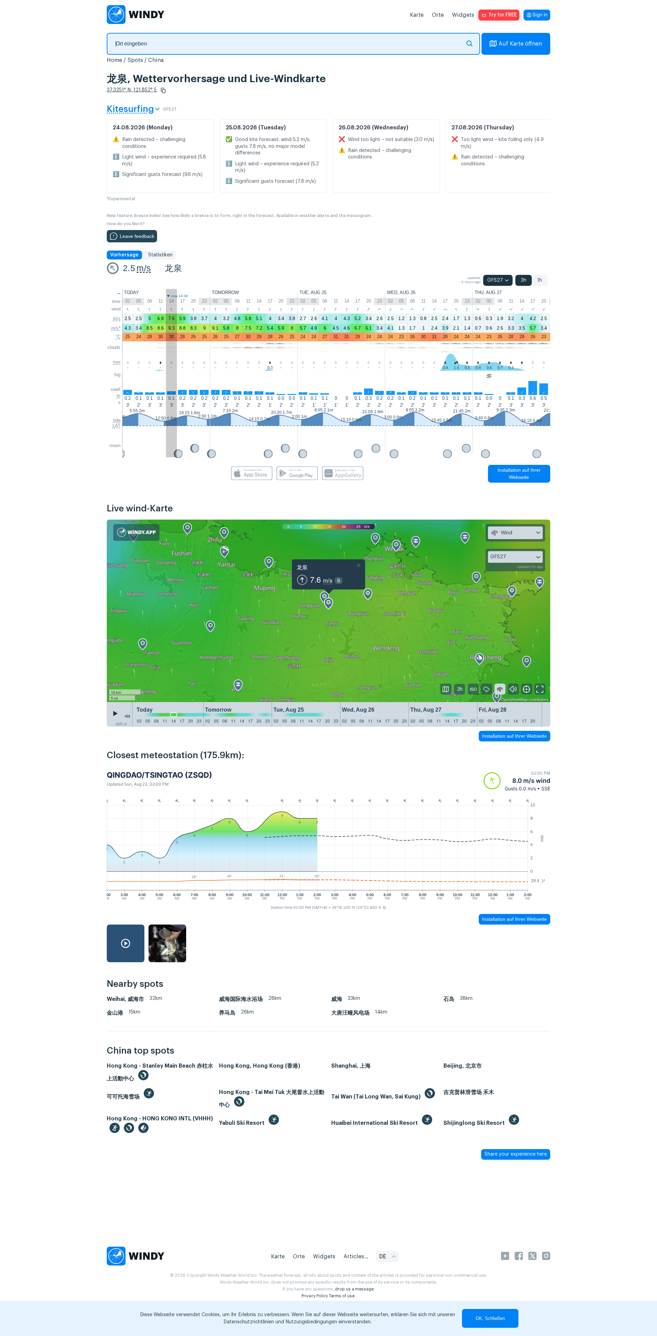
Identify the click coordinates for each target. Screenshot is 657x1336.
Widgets (463, 15)
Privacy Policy (314, 1296)
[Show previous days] (127, 716)
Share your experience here (516, 1154)
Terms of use (342, 1296)
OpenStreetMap (514, 699)
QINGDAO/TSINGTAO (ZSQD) (159, 775)
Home (114, 60)
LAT (116, 425)
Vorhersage (124, 255)
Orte (438, 15)
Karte (417, 15)
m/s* (115, 328)
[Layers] (445, 689)
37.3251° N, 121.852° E (132, 90)
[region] (328, 611)
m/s (144, 268)
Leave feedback (137, 236)
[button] (163, 90)
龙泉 (173, 268)
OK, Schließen (490, 1318)
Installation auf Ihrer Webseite (519, 473)
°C (118, 336)
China (156, 60)
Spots (135, 60)
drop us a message (354, 1289)
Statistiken (160, 255)
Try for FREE (502, 15)
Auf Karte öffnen (520, 44)
